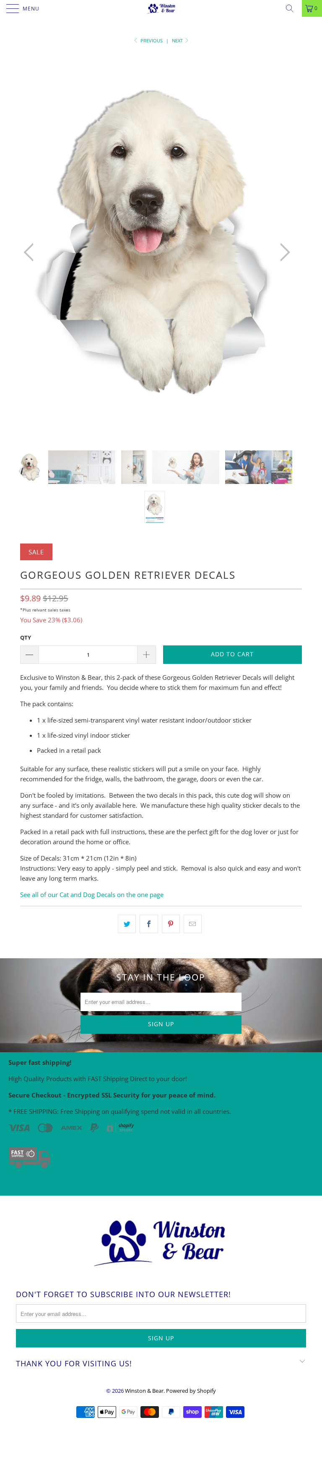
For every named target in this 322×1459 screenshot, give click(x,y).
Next (178, 40)
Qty (25, 637)
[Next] (282, 252)
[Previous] (31, 252)
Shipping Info (253, 1111)
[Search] (292, 8)
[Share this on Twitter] (127, 924)
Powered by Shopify (191, 1390)
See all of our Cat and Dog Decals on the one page (92, 894)
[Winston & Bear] (161, 8)
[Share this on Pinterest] (171, 924)
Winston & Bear (144, 1390)
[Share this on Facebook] (149, 924)
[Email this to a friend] (193, 924)
